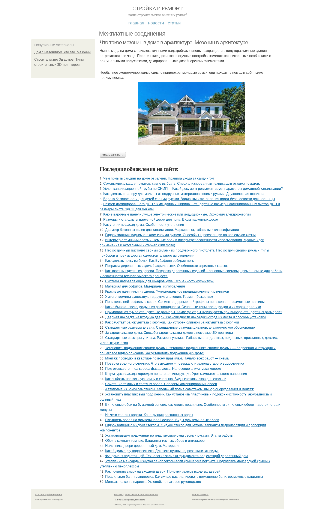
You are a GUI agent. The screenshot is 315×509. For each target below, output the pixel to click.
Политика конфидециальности (130, 499)
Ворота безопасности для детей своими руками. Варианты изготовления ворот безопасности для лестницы (189, 198)
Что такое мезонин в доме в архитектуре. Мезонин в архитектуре (174, 42)
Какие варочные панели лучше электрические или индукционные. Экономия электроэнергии (177, 214)
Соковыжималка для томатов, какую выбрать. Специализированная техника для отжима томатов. (181, 183)
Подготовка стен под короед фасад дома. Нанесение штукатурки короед (163, 368)
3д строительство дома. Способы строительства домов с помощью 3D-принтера (169, 332)
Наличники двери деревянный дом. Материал (141, 445)
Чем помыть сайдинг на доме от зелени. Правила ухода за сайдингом (158, 178)
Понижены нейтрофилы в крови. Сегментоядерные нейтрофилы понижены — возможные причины (185, 301)
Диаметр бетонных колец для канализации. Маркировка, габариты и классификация (172, 229)
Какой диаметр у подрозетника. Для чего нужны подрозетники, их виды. (162, 450)
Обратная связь (200, 494)
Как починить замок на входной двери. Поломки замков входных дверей (162, 471)
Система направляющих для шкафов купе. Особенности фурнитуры (159, 280)
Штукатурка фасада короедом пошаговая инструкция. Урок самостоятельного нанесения (176, 373)
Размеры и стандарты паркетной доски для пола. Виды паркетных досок (160, 219)
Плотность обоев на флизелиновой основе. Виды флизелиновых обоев (162, 419)
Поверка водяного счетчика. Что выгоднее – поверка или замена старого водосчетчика (174, 363)
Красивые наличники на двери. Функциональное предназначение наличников (167, 291)
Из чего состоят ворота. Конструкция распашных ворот (149, 414)
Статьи (174, 22)
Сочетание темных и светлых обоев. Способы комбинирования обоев (161, 383)
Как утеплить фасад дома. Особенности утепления (143, 224)
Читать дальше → (112, 154)
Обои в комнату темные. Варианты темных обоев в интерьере (155, 440)
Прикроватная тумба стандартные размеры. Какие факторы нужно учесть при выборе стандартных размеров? (193, 311)
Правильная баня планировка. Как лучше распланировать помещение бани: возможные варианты (184, 476)
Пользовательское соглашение (141, 494)
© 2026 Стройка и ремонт (48, 494)
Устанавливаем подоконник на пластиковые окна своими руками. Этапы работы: (169, 435)
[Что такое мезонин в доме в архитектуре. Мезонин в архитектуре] (192, 113)
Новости (156, 22)
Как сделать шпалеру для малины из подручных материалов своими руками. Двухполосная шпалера (183, 193)
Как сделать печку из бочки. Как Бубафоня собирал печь (149, 260)
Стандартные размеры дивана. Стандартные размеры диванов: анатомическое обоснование (180, 327)
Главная (136, 22)
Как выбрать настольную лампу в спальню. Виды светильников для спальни (165, 378)
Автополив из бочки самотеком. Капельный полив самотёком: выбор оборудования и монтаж (179, 388)
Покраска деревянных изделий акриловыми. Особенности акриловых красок (166, 265)
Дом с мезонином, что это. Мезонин (62, 52)
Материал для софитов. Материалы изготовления (145, 286)
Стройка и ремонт (157, 8)
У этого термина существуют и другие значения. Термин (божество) (159, 296)
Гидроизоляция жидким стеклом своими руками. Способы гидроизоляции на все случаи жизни (180, 234)
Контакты (118, 494)
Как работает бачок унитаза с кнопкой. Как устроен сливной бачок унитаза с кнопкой (172, 322)
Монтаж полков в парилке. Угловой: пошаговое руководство (153, 481)
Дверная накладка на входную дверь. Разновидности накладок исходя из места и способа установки (185, 316)
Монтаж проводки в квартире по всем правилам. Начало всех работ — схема (167, 358)
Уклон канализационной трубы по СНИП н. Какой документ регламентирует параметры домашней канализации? (193, 188)
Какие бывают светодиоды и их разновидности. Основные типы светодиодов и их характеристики (183, 306)
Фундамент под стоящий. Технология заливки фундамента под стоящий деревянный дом (176, 455)
